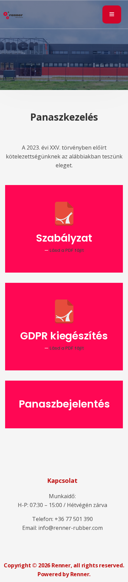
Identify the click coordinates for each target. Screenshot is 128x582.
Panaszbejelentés (64, 404)
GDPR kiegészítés (64, 335)
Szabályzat (64, 238)
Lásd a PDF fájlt (66, 250)
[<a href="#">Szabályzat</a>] (64, 213)
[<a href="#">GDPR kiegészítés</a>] (64, 311)
